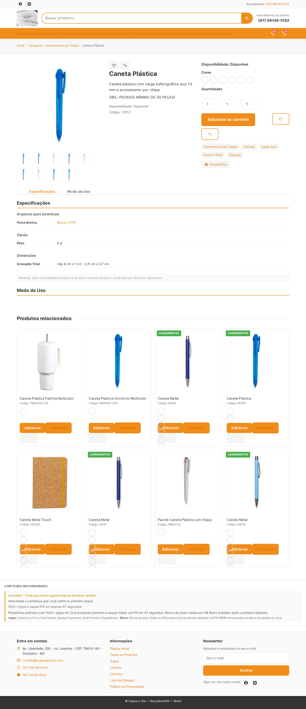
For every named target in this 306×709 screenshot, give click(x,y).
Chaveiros (104, 33)
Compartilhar (218, 164)
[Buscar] (246, 18)
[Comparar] (125, 66)
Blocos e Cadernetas (160, 33)
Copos (76, 33)
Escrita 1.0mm (213, 155)
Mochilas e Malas (127, 33)
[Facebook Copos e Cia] (20, 4)
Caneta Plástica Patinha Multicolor (47, 398)
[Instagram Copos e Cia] (29, 4)
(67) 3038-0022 (35, 675)
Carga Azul (268, 146)
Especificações (42, 191)
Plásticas (235, 155)
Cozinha (185, 33)
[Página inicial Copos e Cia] (27, 18)
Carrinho (116, 674)
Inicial (20, 45)
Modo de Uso (78, 191)
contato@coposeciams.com (43, 660)
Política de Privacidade (127, 686)
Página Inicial (28, 33)
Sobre (114, 661)
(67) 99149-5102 (277, 4)
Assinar (246, 670)
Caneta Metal (168, 398)
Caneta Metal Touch (35, 520)
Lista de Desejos (122, 680)
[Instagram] (255, 682)
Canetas (89, 33)
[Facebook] (246, 682)
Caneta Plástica (239, 398)
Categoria (35, 45)
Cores (206, 72)
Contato (225, 33)
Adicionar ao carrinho (228, 119)
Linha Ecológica (205, 33)
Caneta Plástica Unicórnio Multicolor (117, 398)
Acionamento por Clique (62, 45)
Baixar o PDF (66, 222)
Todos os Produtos (55, 33)
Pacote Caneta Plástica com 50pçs (185, 520)
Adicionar (32, 428)
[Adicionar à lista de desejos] (114, 66)
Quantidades (211, 89)
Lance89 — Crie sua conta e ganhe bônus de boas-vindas (52, 595)
